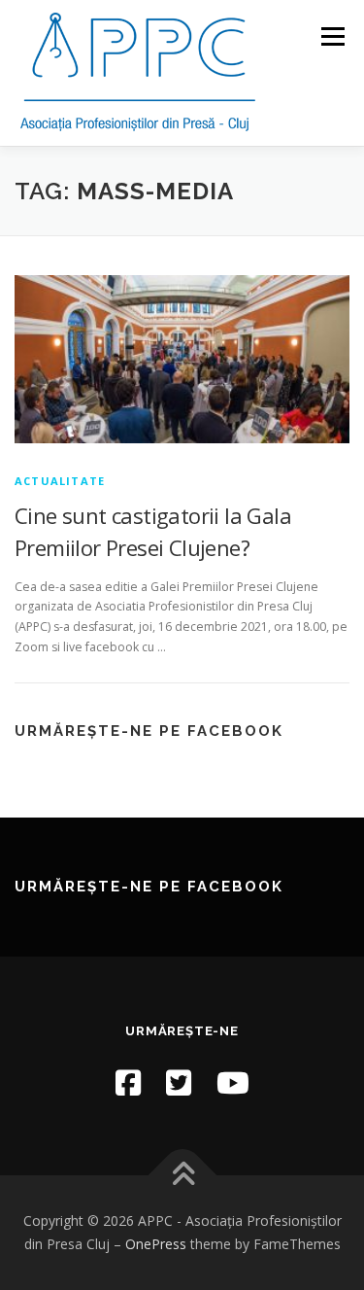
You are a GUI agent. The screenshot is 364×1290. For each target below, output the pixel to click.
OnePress (155, 1244)
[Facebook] (128, 1082)
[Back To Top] (182, 1175)
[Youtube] (232, 1082)
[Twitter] (178, 1082)
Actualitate (60, 480)
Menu (331, 36)
